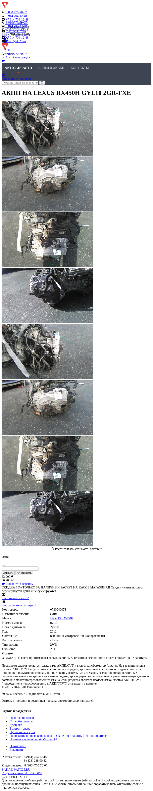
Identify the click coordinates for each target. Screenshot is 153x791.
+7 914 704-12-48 (17, 19)
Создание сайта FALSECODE (22, 773)
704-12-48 (16, 16)
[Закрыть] (3, 565)
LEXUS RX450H (61, 618)
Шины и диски (51, 67)
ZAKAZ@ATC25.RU (16, 769)
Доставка (16, 725)
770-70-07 (16, 12)
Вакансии (16, 749)
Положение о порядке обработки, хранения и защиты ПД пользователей (59, 735)
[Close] (32, 788)
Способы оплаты (21, 721)
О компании (18, 746)
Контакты (80, 67)
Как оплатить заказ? (15, 598)
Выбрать (26, 572)
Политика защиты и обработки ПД (33, 739)
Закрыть (8, 572)
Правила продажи (22, 717)
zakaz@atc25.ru (16, 41)
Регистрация (21, 57)
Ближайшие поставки (16, 78)
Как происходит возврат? (19, 605)
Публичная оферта (22, 732)
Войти (6, 57)
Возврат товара (20, 728)
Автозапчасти (18, 67)
